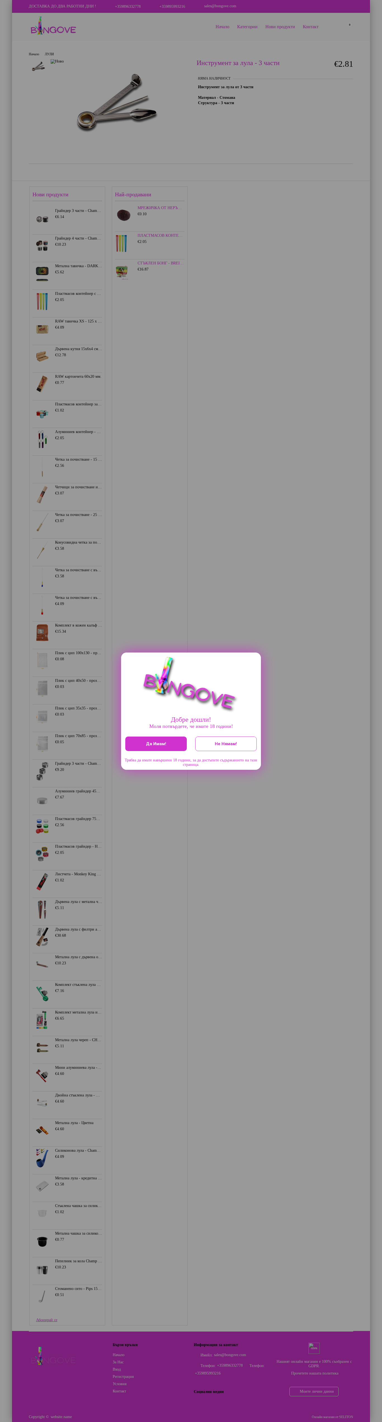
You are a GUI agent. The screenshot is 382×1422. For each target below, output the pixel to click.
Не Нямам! (226, 743)
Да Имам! (156, 743)
